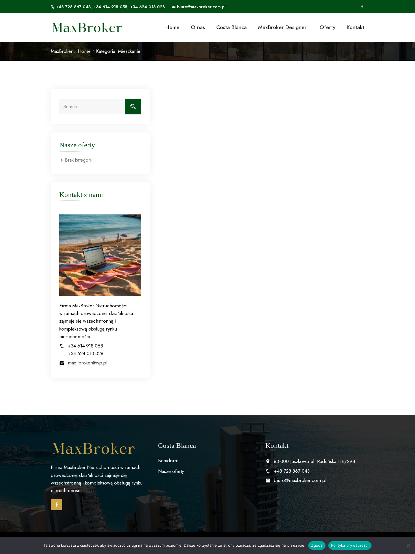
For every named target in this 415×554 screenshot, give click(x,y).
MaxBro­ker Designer (283, 27)
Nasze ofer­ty (171, 471)
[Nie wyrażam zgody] (408, 545)
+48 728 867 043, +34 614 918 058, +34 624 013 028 (110, 7)
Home (172, 27)
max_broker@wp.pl (87, 362)
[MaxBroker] (87, 27)
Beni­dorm (168, 460)
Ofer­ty (327, 27)
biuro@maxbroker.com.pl (201, 7)
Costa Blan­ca (231, 27)
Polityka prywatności (350, 545)
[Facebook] (362, 6)
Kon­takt (355, 27)
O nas (198, 27)
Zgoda (316, 545)
